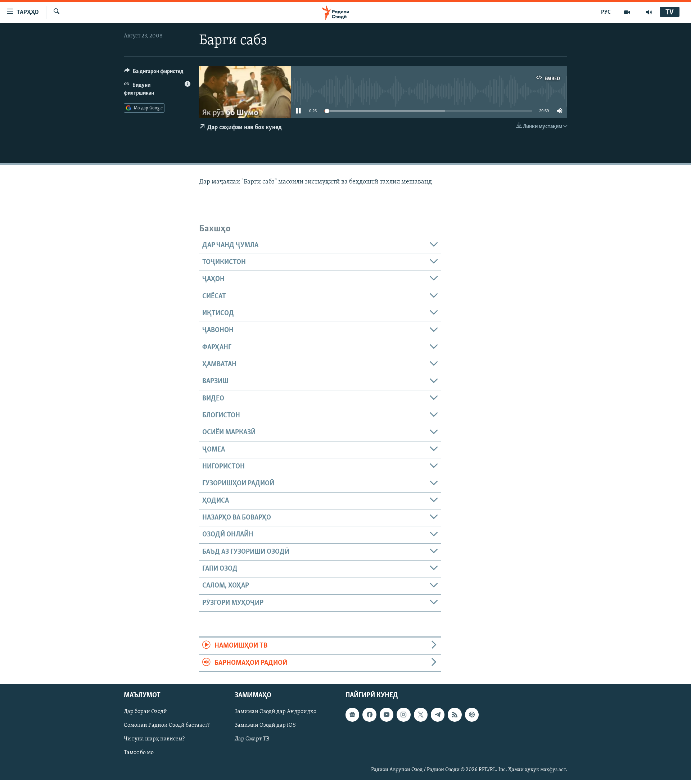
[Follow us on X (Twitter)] (421, 714)
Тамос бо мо (139, 753)
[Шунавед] (649, 12)
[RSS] (454, 714)
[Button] (154, 73)
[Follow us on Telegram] (437, 714)
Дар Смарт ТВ (252, 739)
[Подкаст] (472, 714)
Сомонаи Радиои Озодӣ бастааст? (166, 725)
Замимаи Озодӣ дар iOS (265, 725)
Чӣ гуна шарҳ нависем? (154, 739)
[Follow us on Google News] (352, 714)
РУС (606, 12)
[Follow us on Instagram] (403, 714)
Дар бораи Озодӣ (145, 712)
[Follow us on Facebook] (369, 714)
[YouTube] (627, 12)
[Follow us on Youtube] (386, 714)
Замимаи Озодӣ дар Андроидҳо (275, 712)
